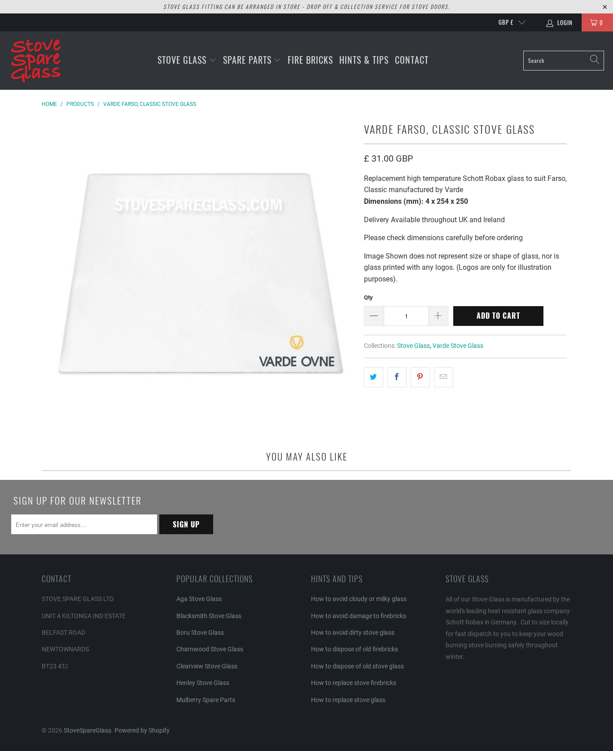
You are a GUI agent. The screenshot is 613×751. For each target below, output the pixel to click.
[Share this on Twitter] (373, 377)
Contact (412, 59)
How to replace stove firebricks (353, 682)
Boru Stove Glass (200, 632)
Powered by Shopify (142, 730)
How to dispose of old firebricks (354, 649)
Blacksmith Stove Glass (208, 615)
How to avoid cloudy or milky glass (359, 598)
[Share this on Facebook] (397, 377)
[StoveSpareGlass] (36, 60)
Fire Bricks (310, 59)
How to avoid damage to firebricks (358, 615)
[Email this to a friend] (443, 377)
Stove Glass (183, 59)
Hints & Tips (364, 59)
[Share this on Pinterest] (420, 377)
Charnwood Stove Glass (209, 649)
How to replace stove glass (348, 699)
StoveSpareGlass (87, 730)
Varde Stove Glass (458, 346)
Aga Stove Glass (199, 598)
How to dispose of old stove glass (357, 666)
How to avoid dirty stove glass (352, 632)
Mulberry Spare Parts (205, 699)
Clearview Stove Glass (206, 666)
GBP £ (506, 22)
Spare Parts (248, 59)
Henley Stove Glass (202, 682)
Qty (368, 297)
